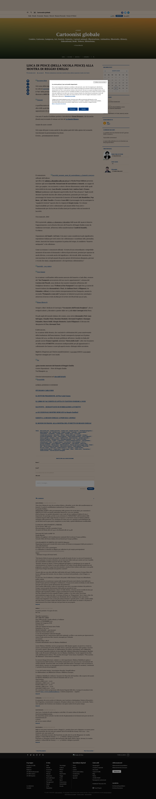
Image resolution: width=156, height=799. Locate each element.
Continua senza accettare (100, 82)
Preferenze (72, 109)
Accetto (84, 109)
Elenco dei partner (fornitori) (59, 103)
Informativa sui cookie (70, 96)
